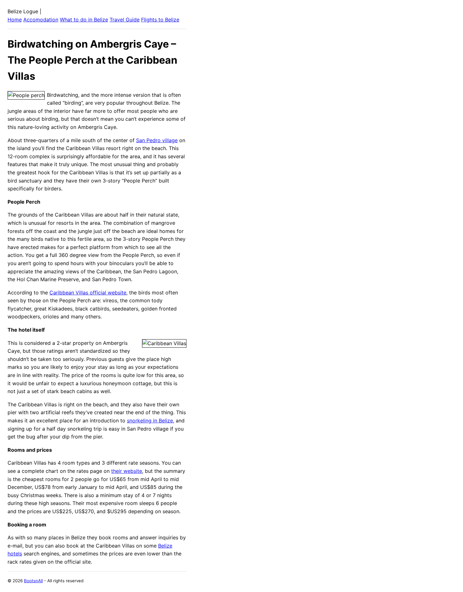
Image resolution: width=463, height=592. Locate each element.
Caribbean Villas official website (87, 292)
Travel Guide (125, 19)
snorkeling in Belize (150, 420)
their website (126, 471)
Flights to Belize (160, 19)
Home (15, 19)
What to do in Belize (84, 19)
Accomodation (40, 19)
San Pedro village (157, 140)
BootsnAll (33, 580)
